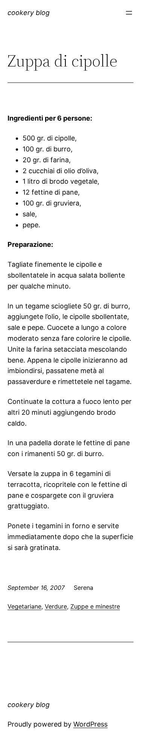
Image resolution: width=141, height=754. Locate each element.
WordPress (90, 724)
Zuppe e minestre (95, 606)
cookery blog (29, 13)
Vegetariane (24, 606)
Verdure (56, 606)
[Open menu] (128, 12)
